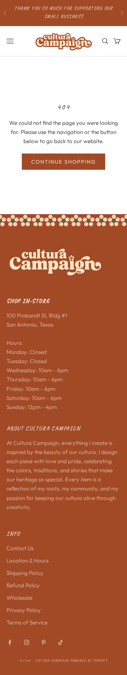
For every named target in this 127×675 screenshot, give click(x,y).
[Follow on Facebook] (10, 642)
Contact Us (20, 548)
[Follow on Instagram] (26, 642)
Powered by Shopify (88, 660)
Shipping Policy (25, 572)
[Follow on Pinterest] (43, 642)
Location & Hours (28, 560)
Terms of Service (27, 622)
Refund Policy (23, 585)
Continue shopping (63, 161)
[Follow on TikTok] (60, 642)
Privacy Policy (24, 610)
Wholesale (19, 597)
